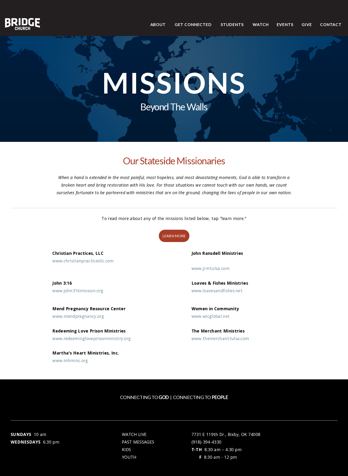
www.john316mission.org (77, 290)
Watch (260, 24)
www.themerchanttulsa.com (220, 338)
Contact (331, 24)
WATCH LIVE (135, 434)
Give (307, 24)
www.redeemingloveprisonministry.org (91, 338)
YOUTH (129, 457)
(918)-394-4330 (206, 442)
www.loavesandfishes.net (217, 290)
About (158, 24)
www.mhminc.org (70, 360)
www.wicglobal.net (211, 316)
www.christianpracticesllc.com (83, 261)
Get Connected (194, 24)
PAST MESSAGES (138, 442)
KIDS (126, 449)
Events (285, 24)
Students (233, 24)
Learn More (174, 236)
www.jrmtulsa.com (211, 268)
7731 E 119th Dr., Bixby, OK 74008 (226, 434)
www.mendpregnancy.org (78, 316)
